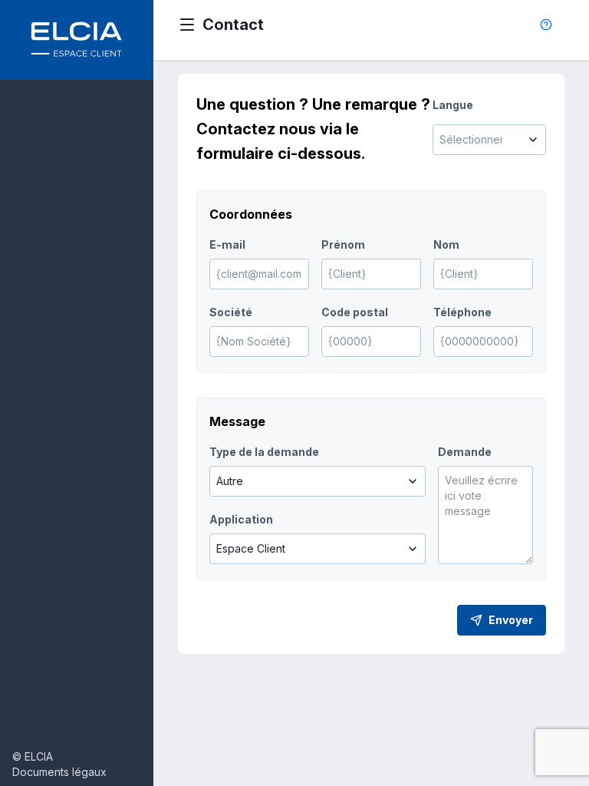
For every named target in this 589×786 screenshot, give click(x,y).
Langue (453, 104)
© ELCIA (32, 756)
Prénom (343, 244)
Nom (446, 244)
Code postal (354, 312)
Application (241, 519)
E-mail (227, 244)
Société (230, 312)
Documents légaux (59, 771)
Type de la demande (264, 451)
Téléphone (462, 312)
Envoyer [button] (511, 619)
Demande (465, 451)
